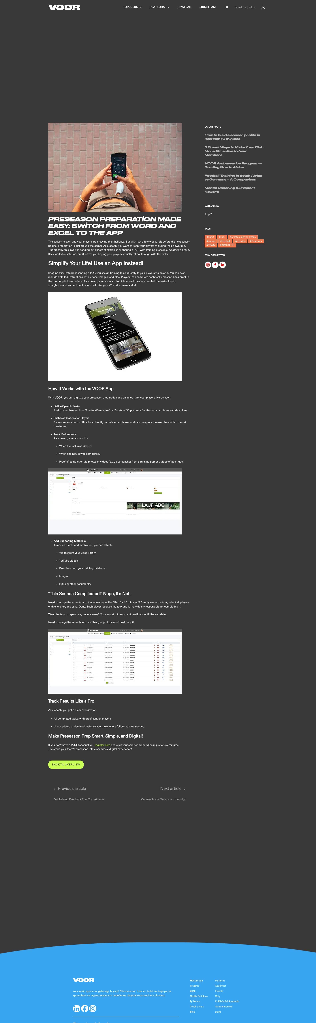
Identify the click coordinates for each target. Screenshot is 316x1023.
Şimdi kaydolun (245, 7)
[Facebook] (215, 265)
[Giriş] (263, 7)
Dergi (218, 1012)
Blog (192, 1012)
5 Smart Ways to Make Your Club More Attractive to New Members (234, 151)
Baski (193, 991)
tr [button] (226, 7)
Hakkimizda (196, 980)
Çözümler (220, 986)
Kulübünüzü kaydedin (227, 1001)
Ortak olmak (197, 1006)
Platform (220, 980)
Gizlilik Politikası (199, 996)
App (207, 214)
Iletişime (194, 986)
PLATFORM (158, 7)
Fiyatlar (219, 991)
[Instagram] (208, 265)
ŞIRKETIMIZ (208, 7)
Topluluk (130, 7)
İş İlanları (195, 1001)
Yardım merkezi (223, 1006)
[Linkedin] (222, 265)
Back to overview (66, 764)
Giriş (217, 996)
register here (102, 745)
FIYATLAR (184, 7)
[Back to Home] (64, 7)
